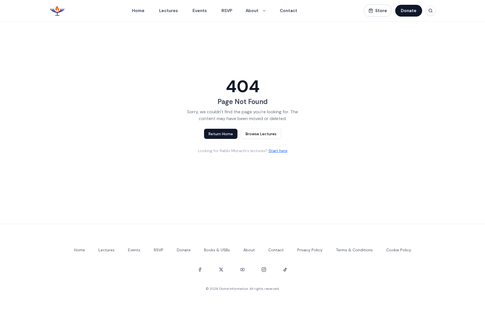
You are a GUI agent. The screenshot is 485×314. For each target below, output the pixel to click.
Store (381, 10)
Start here (278, 150)
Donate (409, 10)
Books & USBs (217, 249)
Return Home (221, 133)
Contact (288, 10)
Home (138, 10)
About (249, 249)
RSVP (226, 10)
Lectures (168, 10)
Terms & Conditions (354, 249)
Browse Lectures (261, 133)
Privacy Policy (309, 249)
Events (200, 10)
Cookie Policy (398, 249)
